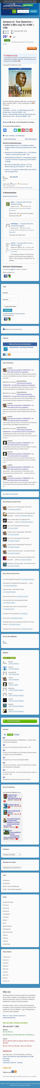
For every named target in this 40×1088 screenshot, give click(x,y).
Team (10, 1015)
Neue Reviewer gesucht (9, 596)
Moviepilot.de (6, 883)
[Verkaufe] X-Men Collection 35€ (11, 629)
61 (19, 206)
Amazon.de (6, 908)
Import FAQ (6, 1060)
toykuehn (10, 683)
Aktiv (8, 657)
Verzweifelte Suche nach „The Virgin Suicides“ (15, 606)
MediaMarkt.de (7, 929)
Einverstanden (28, 5)
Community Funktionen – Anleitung (13, 1062)
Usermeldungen (20, 135)
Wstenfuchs (11, 688)
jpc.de (4, 923)
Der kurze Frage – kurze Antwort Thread (24, 551)
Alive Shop (6, 905)
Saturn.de (5, 938)
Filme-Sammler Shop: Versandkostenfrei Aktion (15, 600)
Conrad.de (6, 917)
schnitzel (9, 507)
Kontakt (15, 1015)
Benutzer (5, 292)
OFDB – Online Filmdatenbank (11, 886)
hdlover (10, 693)
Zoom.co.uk (6, 981)
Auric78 (6, 31)
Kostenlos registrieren (8, 313)
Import (6, 135)
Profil (10, 187)
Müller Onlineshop (8, 932)
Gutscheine (6, 1058)
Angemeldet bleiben (10, 306)
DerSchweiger (11, 513)
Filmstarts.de (6, 880)
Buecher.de (6, 911)
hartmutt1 (10, 667)
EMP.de (5, 920)
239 (16, 184)
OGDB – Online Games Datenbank (12, 889)
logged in (12, 269)
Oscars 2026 (6, 618)
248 (13, 185)
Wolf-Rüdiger (14, 223)
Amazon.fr (6, 122)
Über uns (5, 1015)
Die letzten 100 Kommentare (10, 494)
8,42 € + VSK (23, 59)
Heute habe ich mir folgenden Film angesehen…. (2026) (18, 583)
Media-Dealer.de (7, 926)
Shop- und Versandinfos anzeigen (23, 122)
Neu (5, 657)
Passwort (5, 299)
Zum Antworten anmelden (17, 225)
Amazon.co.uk (6, 957)
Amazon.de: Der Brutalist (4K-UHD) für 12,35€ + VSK (17, 747)
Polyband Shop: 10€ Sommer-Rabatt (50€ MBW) (16, 759)
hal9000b (9, 563)
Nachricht (23, 187)
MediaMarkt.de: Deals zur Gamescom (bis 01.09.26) (16, 779)
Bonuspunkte (29, 187)
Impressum (22, 1015)
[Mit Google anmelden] (8, 277)
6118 (30, 206)
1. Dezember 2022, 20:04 (22, 202)
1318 (29, 228)
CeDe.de (5, 972)
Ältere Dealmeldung (30, 139)
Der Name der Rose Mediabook (11, 613)
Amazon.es (6, 960)
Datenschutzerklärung (9, 1017)
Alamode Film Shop (8, 902)
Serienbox (12, 135)
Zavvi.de (5, 978)
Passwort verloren (20, 313)
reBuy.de (5, 935)
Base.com (5, 969)
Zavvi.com (5, 975)
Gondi (12, 202)
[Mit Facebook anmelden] (5, 277)
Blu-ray (7, 33)
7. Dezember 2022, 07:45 (23, 243)
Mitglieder (5, 652)
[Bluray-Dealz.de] (14, 7)
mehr (19, 792)
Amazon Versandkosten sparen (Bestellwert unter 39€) (18, 1056)
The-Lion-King (11, 557)
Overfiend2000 (12, 672)
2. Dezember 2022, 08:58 (26, 223)
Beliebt (13, 657)
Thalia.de (5, 941)
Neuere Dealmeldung (10, 139)
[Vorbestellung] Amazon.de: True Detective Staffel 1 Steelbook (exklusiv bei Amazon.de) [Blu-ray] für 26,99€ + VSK (20, 147)
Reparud (10, 661)
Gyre (8, 519)
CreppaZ (10, 699)
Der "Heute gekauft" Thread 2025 (22, 507)
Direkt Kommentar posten (10, 196)
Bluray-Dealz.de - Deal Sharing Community (21, 347)
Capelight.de (6, 914)
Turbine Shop (6, 944)
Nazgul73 (10, 709)
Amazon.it (5, 966)
